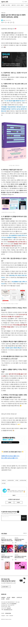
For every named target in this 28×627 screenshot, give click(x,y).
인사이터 (18, 5)
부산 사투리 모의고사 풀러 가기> (9, 458)
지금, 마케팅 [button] (8, 5)
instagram (3, 615)
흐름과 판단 (14, 5)
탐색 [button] (3, 5)
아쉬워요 (18, 502)
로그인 (26, 1)
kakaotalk (11, 615)
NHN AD (3, 594)
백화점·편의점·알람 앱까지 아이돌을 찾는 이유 (19, 540)
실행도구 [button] (22, 5)
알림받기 (14, 495)
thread (7, 615)
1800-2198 (9, 608)
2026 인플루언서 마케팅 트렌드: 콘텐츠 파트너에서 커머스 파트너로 (21, 557)
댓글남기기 (24, 517)
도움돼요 (9, 502)
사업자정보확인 (14, 603)
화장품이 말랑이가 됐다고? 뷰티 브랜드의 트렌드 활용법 (7, 557)
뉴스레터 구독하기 (5, 586)
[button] (25, 533)
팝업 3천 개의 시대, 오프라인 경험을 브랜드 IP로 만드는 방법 (6, 540)
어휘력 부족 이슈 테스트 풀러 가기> (10, 456)
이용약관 (2, 613)
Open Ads (4, 2)
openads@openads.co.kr (8, 609)
